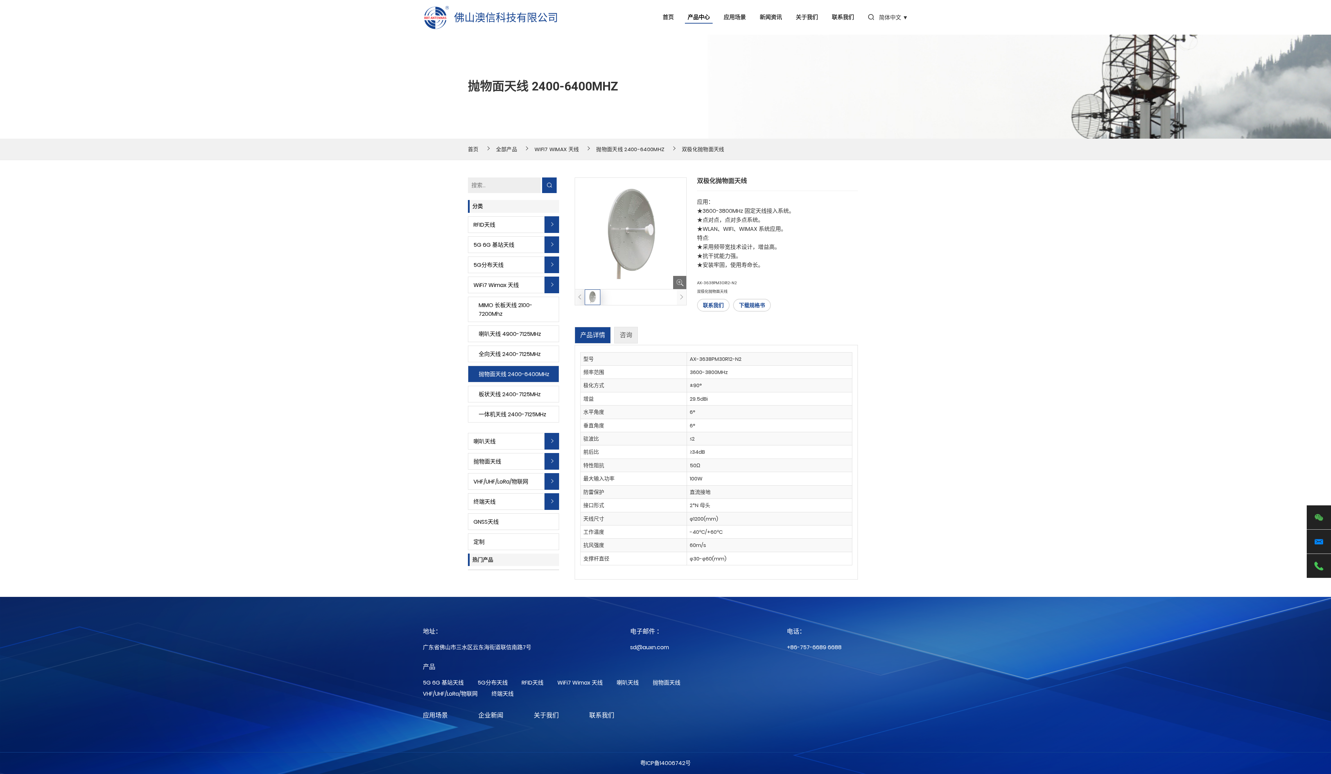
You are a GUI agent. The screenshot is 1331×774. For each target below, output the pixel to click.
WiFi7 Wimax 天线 (556, 149)
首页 (668, 17)
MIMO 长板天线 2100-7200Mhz (505, 309)
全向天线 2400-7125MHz (510, 354)
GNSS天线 (486, 522)
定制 (479, 542)
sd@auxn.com (649, 647)
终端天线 (484, 502)
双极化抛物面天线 (703, 149)
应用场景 (735, 17)
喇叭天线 (484, 441)
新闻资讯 (771, 17)
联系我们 (843, 17)
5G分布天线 (488, 265)
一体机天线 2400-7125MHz (512, 414)
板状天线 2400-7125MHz (510, 394)
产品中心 (699, 17)
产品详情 (592, 335)
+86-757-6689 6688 (814, 647)
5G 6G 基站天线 (493, 245)
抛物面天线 (487, 462)
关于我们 (807, 17)
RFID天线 (484, 225)
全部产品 (506, 149)
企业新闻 (490, 715)
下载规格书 (752, 305)
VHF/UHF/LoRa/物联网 (500, 482)
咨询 (626, 335)
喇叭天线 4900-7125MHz (510, 334)
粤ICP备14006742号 (665, 763)
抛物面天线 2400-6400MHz (630, 149)
